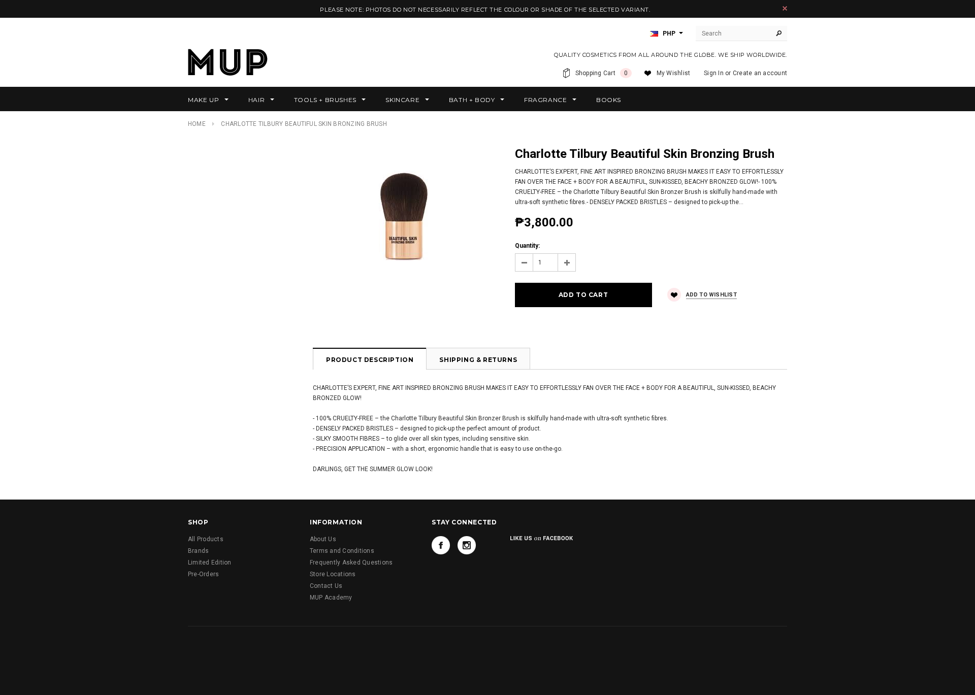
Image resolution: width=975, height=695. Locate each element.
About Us (323, 539)
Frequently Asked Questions (351, 562)
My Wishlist (674, 73)
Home (197, 123)
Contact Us (326, 585)
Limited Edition (210, 562)
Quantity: (527, 245)
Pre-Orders (203, 574)
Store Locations (333, 574)
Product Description (369, 359)
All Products (205, 539)
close (785, 8)
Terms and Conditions (342, 550)
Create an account (760, 73)
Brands (198, 550)
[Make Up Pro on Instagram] (467, 545)
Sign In (714, 73)
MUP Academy (331, 597)
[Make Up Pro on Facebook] (441, 545)
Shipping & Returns (478, 359)
